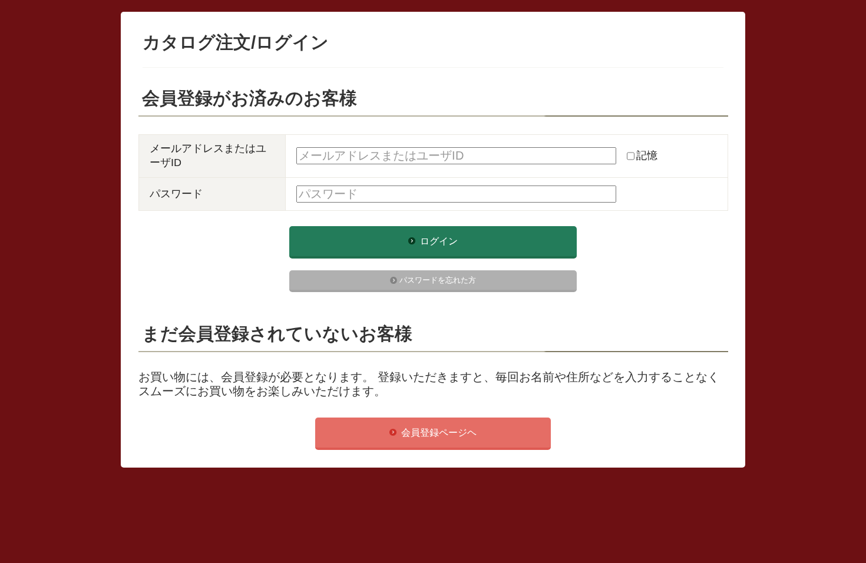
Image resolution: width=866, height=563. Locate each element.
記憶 (646, 155)
